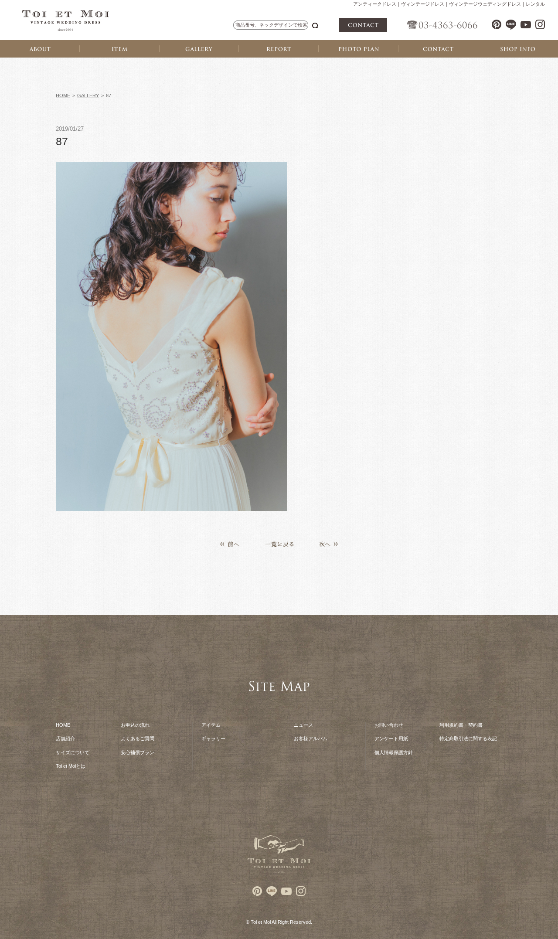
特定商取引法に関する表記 (468, 738)
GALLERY (88, 95)
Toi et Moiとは (70, 766)
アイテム (211, 725)
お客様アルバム (310, 738)
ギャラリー (213, 738)
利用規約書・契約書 (461, 725)
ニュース (303, 725)
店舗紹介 (65, 738)
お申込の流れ (135, 725)
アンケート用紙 (391, 738)
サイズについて (72, 752)
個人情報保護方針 (393, 752)
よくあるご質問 (137, 738)
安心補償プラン (137, 752)
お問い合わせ (388, 725)
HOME (63, 95)
